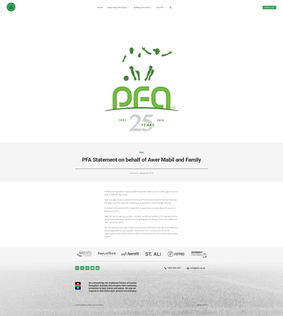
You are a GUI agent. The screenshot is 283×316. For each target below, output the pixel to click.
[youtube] (92, 268)
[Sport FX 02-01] (130, 252)
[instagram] (87, 268)
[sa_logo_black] (153, 253)
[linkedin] (97, 268)
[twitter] (82, 268)
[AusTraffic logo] (84, 251)
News (141, 152)
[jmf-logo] (199, 251)
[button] (170, 7)
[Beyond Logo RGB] (107, 253)
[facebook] (77, 268)
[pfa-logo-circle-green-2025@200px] (11, 3)
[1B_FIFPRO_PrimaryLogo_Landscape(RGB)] (176, 252)
